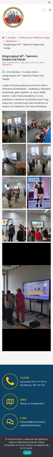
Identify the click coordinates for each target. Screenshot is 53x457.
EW (42, 62)
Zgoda (27, 452)
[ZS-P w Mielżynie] (13, 17)
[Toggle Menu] (43, 9)
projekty (12, 37)
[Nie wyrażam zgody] (49, 446)
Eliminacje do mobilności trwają (34, 37)
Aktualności (11, 41)
